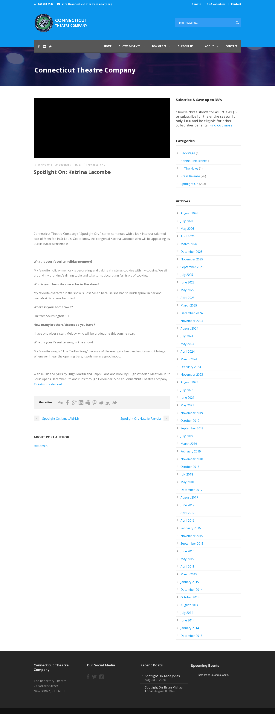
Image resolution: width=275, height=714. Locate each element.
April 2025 (188, 298)
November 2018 (192, 459)
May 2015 (187, 559)
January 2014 (190, 628)
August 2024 (189, 328)
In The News (189, 168)
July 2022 (187, 390)
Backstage (188, 153)
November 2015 (192, 536)
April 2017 (188, 513)
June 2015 (187, 551)
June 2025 (187, 282)
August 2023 (189, 382)
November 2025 (192, 259)
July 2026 (187, 221)
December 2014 (191, 590)
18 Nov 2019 (45, 165)
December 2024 (191, 313)
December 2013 (191, 636)
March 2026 (189, 244)
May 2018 (187, 482)
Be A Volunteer (216, 4)
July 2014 (187, 613)
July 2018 (187, 474)
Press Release (190, 176)
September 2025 (192, 267)
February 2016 (191, 528)
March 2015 (189, 574)
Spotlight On (96, 165)
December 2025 (191, 252)
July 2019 (187, 436)
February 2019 (191, 451)
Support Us (185, 46)
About (209, 46)
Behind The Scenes (194, 161)
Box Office (159, 46)
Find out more (220, 125)
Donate (196, 4)
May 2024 (187, 344)
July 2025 (187, 275)
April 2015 (188, 566)
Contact (236, 4)
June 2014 (187, 620)
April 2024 (188, 351)
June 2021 (187, 398)
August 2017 (189, 497)
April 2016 (188, 520)
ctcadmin (65, 165)
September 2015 (192, 543)
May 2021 (187, 405)
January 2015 (190, 582)
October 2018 (190, 467)
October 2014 (190, 597)
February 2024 (191, 367)
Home (107, 46)
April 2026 (188, 236)
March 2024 (189, 359)
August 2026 (189, 213)
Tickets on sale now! (48, 384)
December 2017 (191, 490)
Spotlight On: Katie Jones (162, 676)
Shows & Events (129, 46)
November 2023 (192, 374)
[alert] (217, 675)
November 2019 (192, 413)
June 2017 (187, 505)
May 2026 (187, 229)
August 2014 (189, 605)
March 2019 (189, 444)
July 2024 (187, 336)
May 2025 (187, 290)
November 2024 (192, 321)
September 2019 (192, 428)
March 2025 (189, 305)
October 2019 (190, 421)
